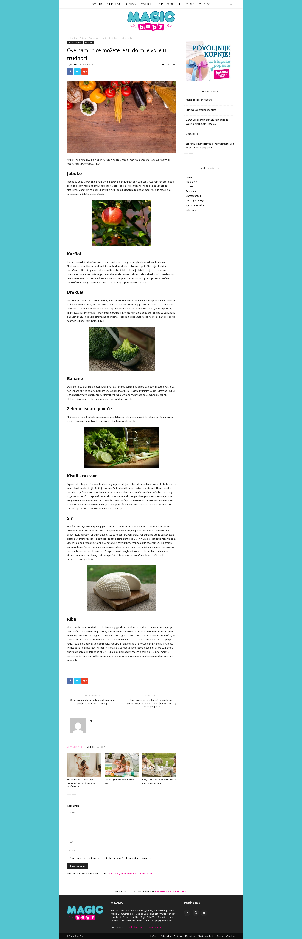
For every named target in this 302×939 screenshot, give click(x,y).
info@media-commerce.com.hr (145, 926)
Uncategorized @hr (195, 200)
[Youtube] (204, 913)
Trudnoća (130, 4)
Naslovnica (72, 38)
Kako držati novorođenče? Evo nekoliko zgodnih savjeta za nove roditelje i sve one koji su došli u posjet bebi (151, 703)
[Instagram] (196, 913)
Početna (97, 4)
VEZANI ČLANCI (75, 746)
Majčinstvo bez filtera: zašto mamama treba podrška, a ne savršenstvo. (81, 783)
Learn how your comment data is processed (130, 873)
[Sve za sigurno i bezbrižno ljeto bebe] (122, 765)
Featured (190, 176)
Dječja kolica (192, 134)
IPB (75, 64)
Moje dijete (147, 4)
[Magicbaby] (151, 21)
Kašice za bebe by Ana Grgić (199, 100)
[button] (231, 4)
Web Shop (204, 4)
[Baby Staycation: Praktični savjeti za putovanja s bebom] (159, 765)
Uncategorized (193, 195)
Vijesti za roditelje (170, 4)
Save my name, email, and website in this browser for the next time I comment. (110, 858)
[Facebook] (187, 913)
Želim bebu (113, 4)
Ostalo (189, 4)
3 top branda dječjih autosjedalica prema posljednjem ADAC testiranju (92, 701)
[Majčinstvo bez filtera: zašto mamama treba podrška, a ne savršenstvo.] (84, 765)
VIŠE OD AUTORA (96, 746)
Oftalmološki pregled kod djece (201, 110)
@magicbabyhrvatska (171, 891)
